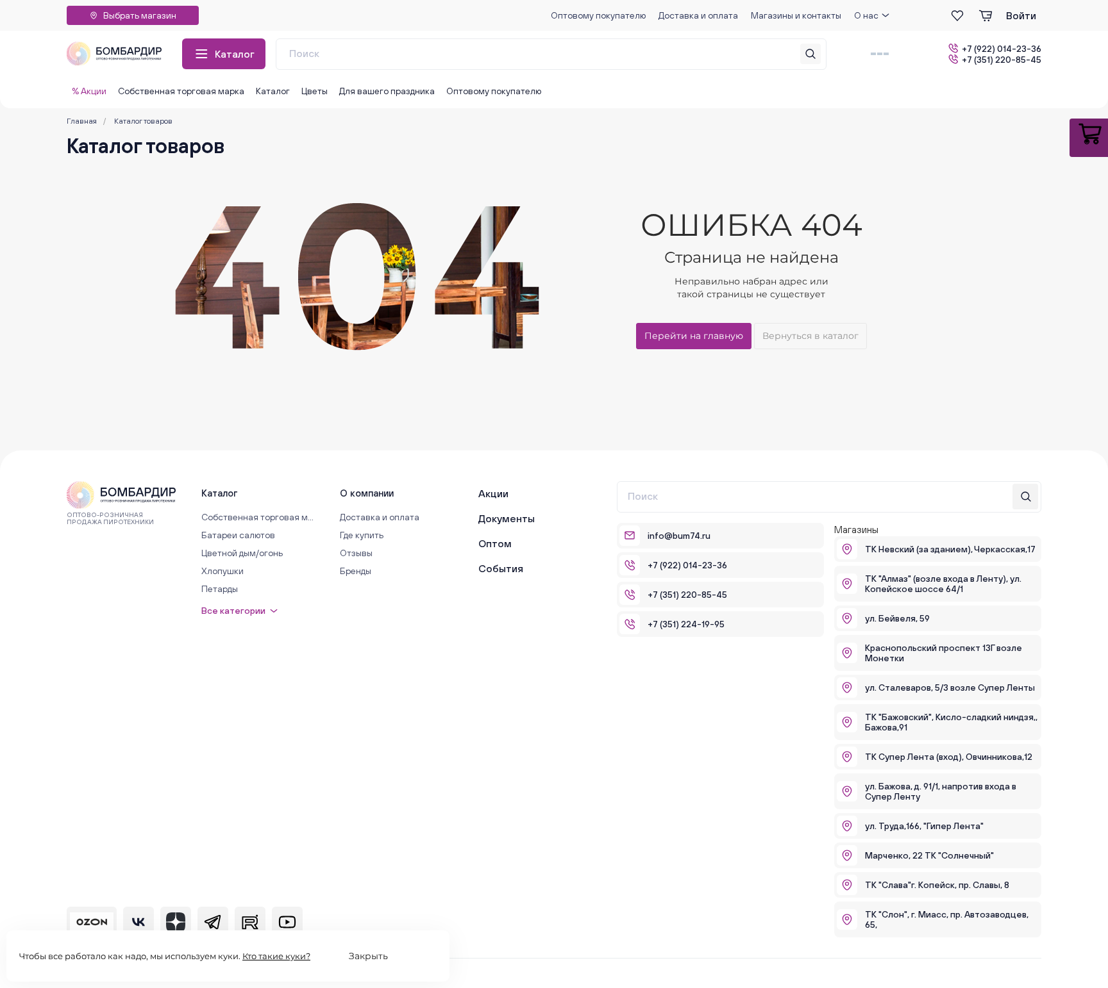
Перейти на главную (693, 336)
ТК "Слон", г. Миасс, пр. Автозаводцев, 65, (946, 919)
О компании (367, 493)
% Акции (89, 91)
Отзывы (356, 553)
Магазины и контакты (796, 15)
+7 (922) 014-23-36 (1001, 48)
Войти (1021, 15)
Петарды (219, 589)
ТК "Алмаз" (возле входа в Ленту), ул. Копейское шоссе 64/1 (943, 583)
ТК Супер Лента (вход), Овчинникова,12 (948, 757)
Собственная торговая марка (181, 91)
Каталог (235, 54)
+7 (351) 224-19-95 (686, 624)
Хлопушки (222, 571)
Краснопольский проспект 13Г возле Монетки (943, 653)
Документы (506, 518)
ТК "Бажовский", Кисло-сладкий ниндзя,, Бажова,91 (951, 722)
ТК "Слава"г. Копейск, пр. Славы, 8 (937, 885)
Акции (493, 493)
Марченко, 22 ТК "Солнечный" (929, 855)
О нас (866, 15)
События (500, 568)
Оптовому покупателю (598, 15)
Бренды (355, 571)
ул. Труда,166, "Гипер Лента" (924, 826)
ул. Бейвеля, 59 (897, 618)
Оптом (495, 543)
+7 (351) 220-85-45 (1001, 59)
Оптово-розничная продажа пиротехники (110, 518)
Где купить (361, 535)
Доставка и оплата (698, 15)
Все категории (233, 610)
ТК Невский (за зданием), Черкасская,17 (950, 549)
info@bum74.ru (679, 536)
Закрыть (368, 956)
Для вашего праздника (387, 91)
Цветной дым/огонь (242, 553)
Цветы (314, 91)
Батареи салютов (238, 535)
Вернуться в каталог (810, 336)
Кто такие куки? (276, 956)
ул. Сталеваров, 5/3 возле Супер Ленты (950, 687)
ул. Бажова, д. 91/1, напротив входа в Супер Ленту (940, 791)
